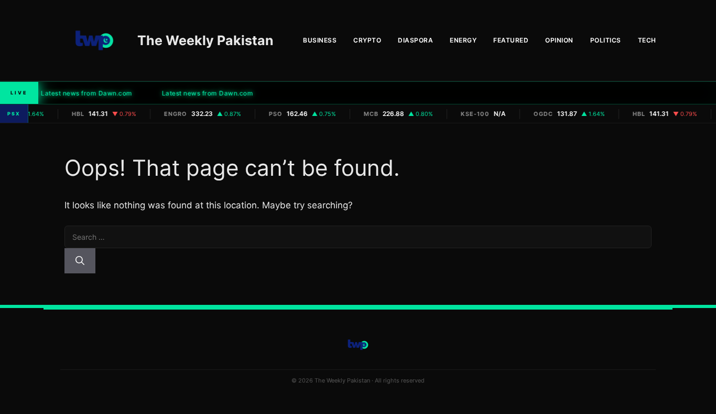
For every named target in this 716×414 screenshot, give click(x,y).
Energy (463, 40)
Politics (605, 40)
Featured (510, 40)
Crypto (367, 40)
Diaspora (415, 40)
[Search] (79, 260)
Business (320, 40)
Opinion (559, 40)
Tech (647, 40)
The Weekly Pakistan (205, 40)
